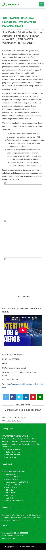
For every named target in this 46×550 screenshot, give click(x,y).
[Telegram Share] (19, 397)
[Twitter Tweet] (5, 397)
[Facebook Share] (12, 397)
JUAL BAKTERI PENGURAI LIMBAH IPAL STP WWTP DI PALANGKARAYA (19, 22)
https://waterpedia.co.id (16, 384)
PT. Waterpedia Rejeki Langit (29, 547)
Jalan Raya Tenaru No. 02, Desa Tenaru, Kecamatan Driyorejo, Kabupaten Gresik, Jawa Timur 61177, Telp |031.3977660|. (22, 517)
